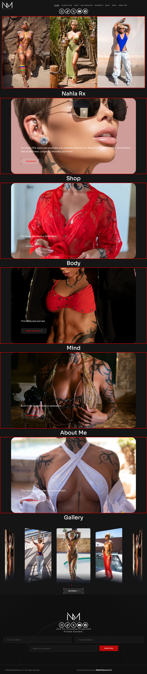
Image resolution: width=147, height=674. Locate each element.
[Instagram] (61, 11)
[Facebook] (85, 11)
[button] (4, 52)
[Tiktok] (67, 11)
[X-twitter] (73, 11)
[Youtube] (79, 11)
